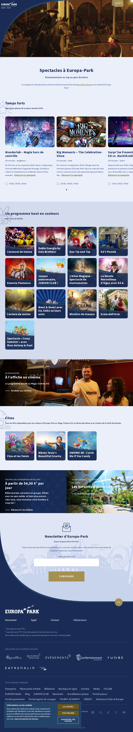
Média (96, 688)
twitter (116, 712)
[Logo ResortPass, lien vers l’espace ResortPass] (43, 668)
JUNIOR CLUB (41, 694)
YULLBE (108, 688)
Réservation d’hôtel (30, 688)
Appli (34, 620)
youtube (124, 712)
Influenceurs (80, 620)
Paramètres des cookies (68, 720)
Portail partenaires (15, 699)
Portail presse (100, 694)
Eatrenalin (58, 694)
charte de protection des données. (26, 719)
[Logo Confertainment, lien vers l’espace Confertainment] (89, 657)
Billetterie (49, 688)
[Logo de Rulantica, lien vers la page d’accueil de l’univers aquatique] (13, 657)
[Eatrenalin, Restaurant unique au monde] (20, 668)
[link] (119, 602)
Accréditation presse (78, 694)
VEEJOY (88, 699)
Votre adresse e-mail (66, 556)
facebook (92, 712)
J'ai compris (68, 707)
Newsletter (11, 620)
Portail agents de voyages (42, 699)
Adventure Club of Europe (109, 699)
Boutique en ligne (68, 688)
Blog (27, 694)
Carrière (85, 688)
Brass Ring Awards (84, 84)
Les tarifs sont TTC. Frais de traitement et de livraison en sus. (32, 632)
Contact (55, 620)
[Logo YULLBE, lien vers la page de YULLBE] (115, 657)
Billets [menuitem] (118, 3)
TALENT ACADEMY (70, 699)
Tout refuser (68, 713)
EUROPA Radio (13, 694)
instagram (100, 712)
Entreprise (10, 688)
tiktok (108, 712)
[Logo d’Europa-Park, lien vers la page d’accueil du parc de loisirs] (9, 3)
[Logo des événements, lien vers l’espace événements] (58, 657)
